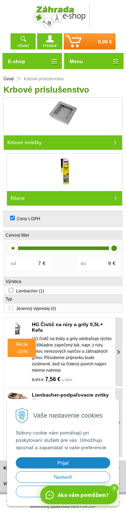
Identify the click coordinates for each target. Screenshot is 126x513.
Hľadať (23, 45)
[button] (114, 488)
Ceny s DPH (28, 218)
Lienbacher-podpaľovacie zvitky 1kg (70, 397)
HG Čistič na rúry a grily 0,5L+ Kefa (67, 327)
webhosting (39, 506)
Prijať (63, 463)
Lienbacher (30, 291)
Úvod (9, 78)
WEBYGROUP (83, 506)
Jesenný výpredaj (36, 308)
